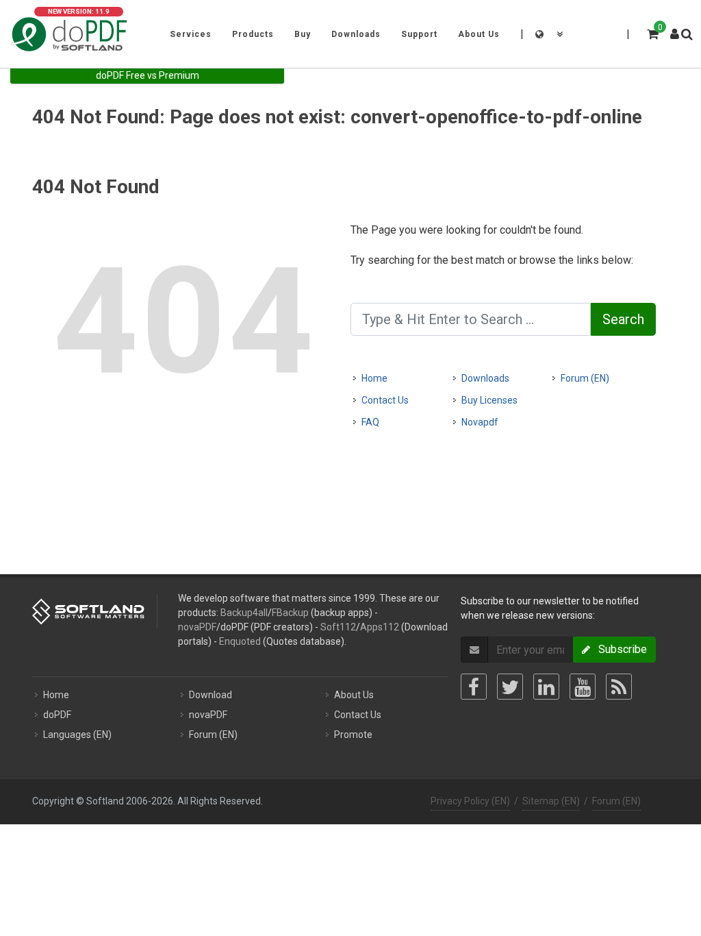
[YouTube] (583, 687)
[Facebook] (474, 687)
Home (374, 378)
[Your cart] (652, 32)
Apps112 (379, 626)
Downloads (485, 378)
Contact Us (385, 400)
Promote (353, 734)
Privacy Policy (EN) (470, 801)
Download (210, 694)
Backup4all (244, 612)
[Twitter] (510, 687)
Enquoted (240, 641)
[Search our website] (686, 32)
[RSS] (619, 687)
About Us (354, 694)
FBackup (290, 612)
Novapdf (479, 422)
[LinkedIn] (546, 687)
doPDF (57, 714)
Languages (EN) (77, 734)
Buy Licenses (489, 400)
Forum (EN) (585, 378)
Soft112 (338, 626)
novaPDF (197, 626)
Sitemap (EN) (551, 801)
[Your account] (675, 29)
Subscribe (618, 649)
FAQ (370, 422)
